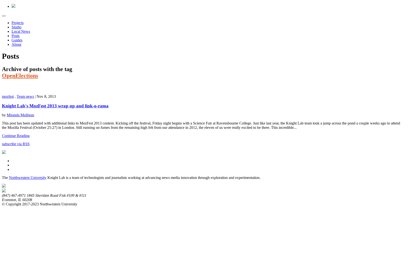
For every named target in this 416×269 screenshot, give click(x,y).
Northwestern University (27, 178)
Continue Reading (16, 136)
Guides (17, 40)
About (16, 44)
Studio (16, 27)
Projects (18, 23)
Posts (16, 36)
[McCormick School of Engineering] (4, 191)
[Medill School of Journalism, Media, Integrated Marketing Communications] (4, 186)
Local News (21, 31)
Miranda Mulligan (20, 115)
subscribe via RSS (16, 144)
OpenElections (20, 75)
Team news (25, 96)
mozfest (8, 96)
